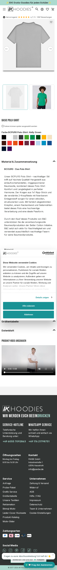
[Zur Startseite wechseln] (20, 9)
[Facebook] (23, 550)
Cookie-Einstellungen (40, 513)
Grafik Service (10, 491)
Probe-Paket (9, 487)
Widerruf (34, 487)
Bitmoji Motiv (9, 508)
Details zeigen (42, 297)
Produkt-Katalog (11, 517)
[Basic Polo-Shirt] (28, 45)
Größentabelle (10, 321)
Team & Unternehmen (41, 508)
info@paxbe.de (35, 469)
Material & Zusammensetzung (19, 161)
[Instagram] (10, 550)
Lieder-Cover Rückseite (14, 513)
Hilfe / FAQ (35, 496)
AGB (32, 491)
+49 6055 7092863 (14, 441)
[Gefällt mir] (51, 22)
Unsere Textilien (11, 500)
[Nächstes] (50, 49)
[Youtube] (35, 550)
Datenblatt (8, 330)
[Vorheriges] (6, 49)
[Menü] (4, 9)
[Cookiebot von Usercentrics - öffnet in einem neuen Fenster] (42, 253)
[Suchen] (36, 9)
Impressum (35, 500)
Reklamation (9, 504)
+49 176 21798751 (38, 441)
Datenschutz (36, 504)
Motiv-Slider (9, 521)
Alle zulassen (28, 306)
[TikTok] (29, 550)
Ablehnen (28, 314)
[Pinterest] (16, 550)
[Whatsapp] (4, 550)
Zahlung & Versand (39, 483)
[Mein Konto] (42, 9)
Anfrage (7, 483)
